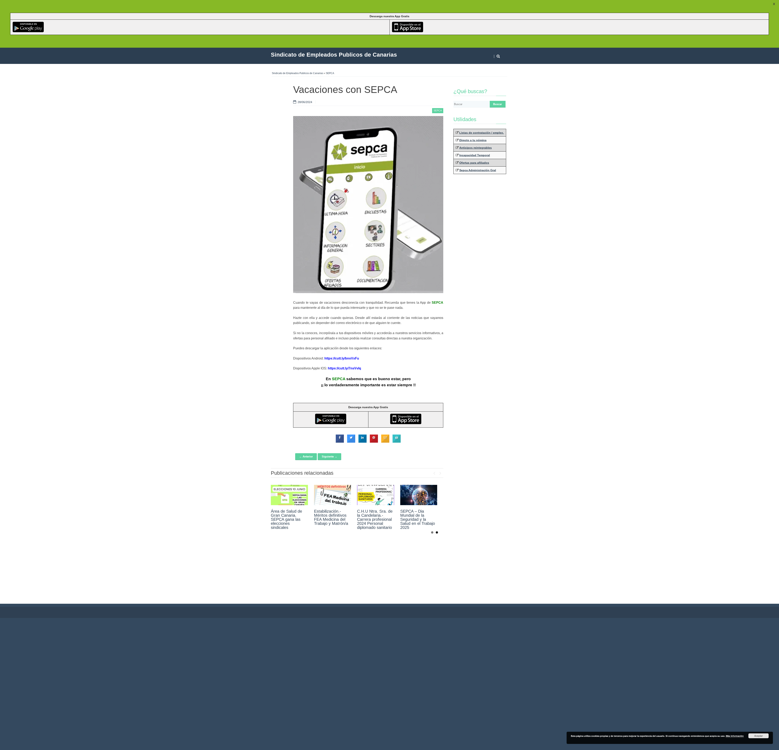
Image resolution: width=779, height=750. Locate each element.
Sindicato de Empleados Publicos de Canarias (297, 73)
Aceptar (758, 735)
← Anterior (306, 456)
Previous (434, 472)
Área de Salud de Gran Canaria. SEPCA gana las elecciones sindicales (286, 519)
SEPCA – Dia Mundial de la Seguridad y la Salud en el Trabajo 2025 (417, 519)
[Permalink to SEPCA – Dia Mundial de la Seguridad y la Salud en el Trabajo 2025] (418, 495)
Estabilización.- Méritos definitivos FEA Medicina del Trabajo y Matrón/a (331, 517)
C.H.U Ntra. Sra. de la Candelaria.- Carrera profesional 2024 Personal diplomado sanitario (375, 519)
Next (440, 472)
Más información (735, 735)
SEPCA (330, 73)
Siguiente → (329, 456)
